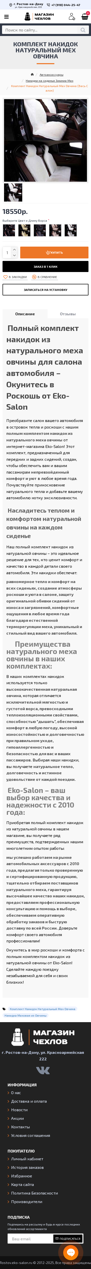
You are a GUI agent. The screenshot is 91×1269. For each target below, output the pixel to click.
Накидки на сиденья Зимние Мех (49, 80)
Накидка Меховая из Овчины (26, 1015)
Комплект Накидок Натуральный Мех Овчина (42, 1009)
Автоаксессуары (51, 74)
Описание (25, 313)
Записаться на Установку (45, 289)
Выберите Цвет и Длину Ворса (25, 220)
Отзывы (68, 313)
